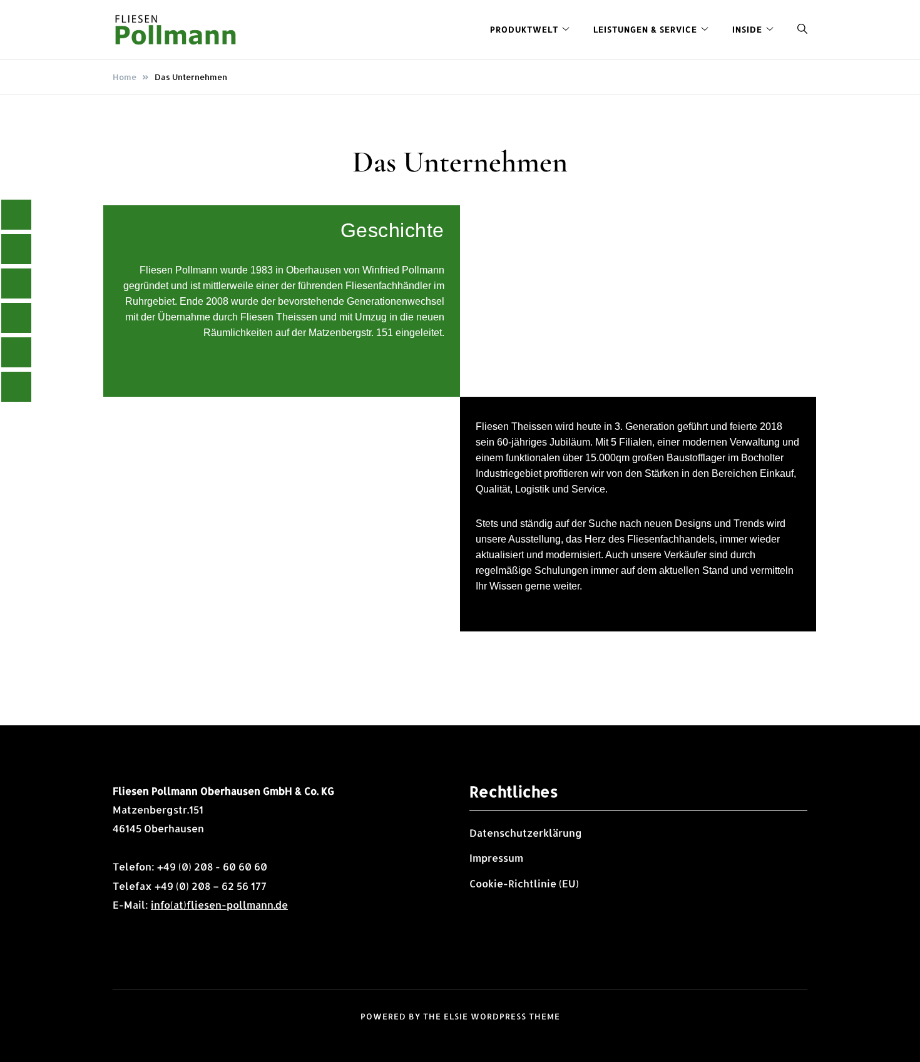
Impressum (496, 857)
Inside (747, 29)
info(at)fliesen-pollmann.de (219, 904)
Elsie (456, 1016)
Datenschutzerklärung (525, 832)
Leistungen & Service (645, 29)
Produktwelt (524, 29)
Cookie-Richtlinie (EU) (524, 883)
